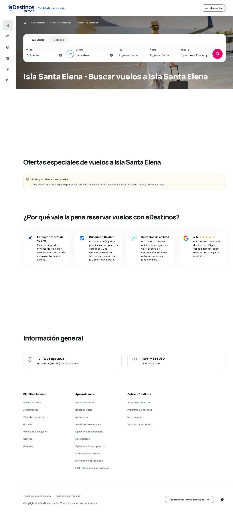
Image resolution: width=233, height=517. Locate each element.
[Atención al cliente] (7, 80)
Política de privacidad (68, 496)
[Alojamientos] (7, 36)
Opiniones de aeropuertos (90, 446)
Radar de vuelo (83, 409)
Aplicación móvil (84, 402)
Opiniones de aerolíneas (89, 431)
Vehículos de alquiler (35, 431)
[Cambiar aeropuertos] (70, 53)
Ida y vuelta (37, 39)
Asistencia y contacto (140, 424)
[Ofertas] (7, 47)
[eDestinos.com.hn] (24, 23)
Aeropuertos (82, 438)
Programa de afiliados (139, 409)
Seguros (28, 446)
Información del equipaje (89, 460)
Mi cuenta (216, 8)
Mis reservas (134, 417)
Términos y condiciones (37, 496)
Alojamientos (31, 409)
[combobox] (41, 55)
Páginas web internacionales (186, 499)
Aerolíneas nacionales (88, 424)
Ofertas (27, 438)
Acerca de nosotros (139, 402)
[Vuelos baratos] (7, 25)
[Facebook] (222, 499)
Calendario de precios (88, 453)
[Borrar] (60, 55)
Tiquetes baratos (33, 417)
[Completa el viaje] (7, 58)
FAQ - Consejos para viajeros (92, 468)
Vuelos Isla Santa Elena (61, 22)
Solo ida (59, 39)
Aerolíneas (81, 417)
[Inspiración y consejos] (7, 69)
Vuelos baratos (38, 22)
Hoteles (27, 424)
